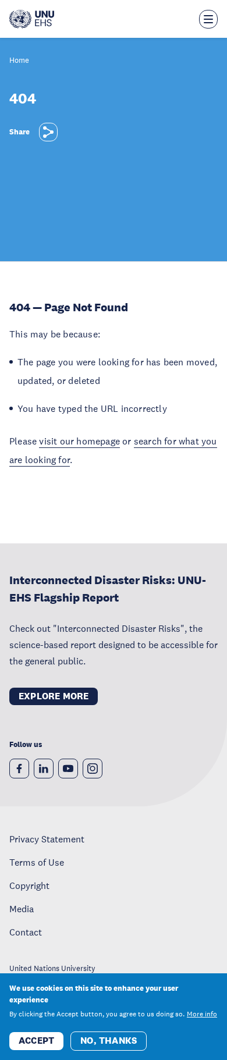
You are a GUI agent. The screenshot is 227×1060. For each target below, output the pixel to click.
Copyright (29, 885)
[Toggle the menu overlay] (208, 19)
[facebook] (19, 768)
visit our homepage (79, 441)
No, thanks (108, 1040)
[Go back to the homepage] (31, 19)
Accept (36, 1040)
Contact (25, 932)
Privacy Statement (46, 839)
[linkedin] (44, 768)
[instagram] (92, 768)
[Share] (48, 132)
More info (202, 1014)
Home (19, 60)
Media (21, 909)
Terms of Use (36, 862)
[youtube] (68, 768)
